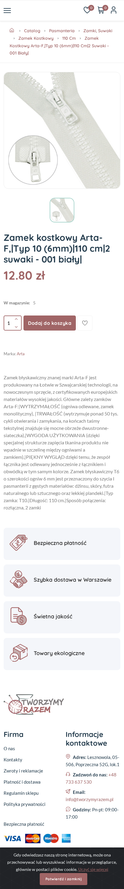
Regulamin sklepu (21, 793)
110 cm (69, 38)
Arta (21, 353)
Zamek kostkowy (36, 38)
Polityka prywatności (24, 804)
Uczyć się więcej (93, 869)
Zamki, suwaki (97, 30)
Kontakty (13, 759)
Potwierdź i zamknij (63, 879)
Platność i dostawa (22, 782)
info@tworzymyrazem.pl (89, 799)
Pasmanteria (62, 30)
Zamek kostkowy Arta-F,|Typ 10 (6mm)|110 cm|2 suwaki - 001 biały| (59, 46)
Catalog (32, 30)
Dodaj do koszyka (49, 323)
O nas (9, 748)
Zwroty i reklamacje (23, 770)
